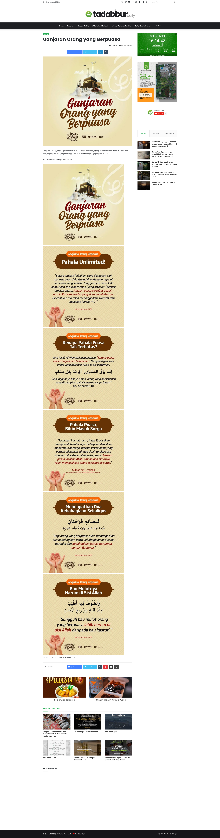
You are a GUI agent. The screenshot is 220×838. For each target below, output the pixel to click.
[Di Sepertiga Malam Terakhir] (87, 722)
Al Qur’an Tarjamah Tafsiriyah (122, 26)
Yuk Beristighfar (111, 732)
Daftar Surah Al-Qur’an (143, 26)
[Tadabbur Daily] (110, 13)
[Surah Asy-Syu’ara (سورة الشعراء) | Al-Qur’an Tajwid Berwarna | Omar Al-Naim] (144, 155)
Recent (143, 133)
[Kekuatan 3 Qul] (56, 747)
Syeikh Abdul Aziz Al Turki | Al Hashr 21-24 (163, 183)
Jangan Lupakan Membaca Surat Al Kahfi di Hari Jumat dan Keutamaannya (56, 734)
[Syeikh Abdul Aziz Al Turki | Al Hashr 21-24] (144, 185)
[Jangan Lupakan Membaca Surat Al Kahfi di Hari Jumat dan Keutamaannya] (56, 722)
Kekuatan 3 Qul (49, 758)
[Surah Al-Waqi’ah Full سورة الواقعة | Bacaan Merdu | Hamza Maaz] (144, 175)
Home (61, 26)
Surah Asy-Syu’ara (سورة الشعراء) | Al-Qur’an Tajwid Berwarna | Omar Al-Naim (162, 154)
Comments (169, 133)
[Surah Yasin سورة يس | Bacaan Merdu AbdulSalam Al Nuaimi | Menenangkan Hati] (144, 145)
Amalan (46, 34)
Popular (156, 133)
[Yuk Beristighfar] (118, 722)
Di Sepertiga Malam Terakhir (86, 732)
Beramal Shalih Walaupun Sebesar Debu (84, 759)
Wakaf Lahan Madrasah (100, 26)
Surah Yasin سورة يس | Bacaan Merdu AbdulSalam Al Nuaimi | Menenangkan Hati (164, 144)
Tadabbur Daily (80, 834)
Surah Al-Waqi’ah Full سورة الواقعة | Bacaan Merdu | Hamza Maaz (164, 174)
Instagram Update (82, 26)
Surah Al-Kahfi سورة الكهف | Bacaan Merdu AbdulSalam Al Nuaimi (164, 164)
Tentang (70, 26)
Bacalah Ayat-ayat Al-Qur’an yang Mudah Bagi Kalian (117, 759)
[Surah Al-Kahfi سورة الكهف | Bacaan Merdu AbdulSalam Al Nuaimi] (144, 165)
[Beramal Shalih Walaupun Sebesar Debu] (87, 747)
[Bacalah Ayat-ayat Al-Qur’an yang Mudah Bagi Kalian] (118, 747)
